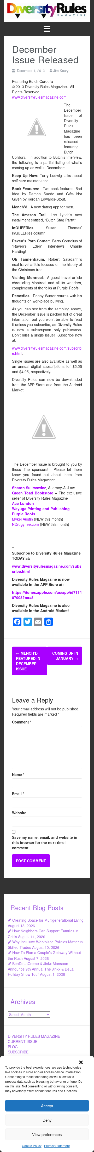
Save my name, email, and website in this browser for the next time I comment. (44, 842)
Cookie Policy (32, 1145)
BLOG (13, 1046)
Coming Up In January (65, 656)
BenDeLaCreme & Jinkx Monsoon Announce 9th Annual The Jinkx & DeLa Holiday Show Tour (41, 969)
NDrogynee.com (25, 524)
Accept (47, 1105)
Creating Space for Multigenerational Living (48, 920)
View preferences (47, 1134)
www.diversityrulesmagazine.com (39, 97)
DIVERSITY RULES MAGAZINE (34, 1036)
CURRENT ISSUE (22, 1041)
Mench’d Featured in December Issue (28, 661)
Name (18, 774)
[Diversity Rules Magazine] (47, 10)
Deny (47, 1120)
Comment (21, 722)
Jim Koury (61, 70)
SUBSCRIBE (18, 1051)
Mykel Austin (22, 519)
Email (18, 793)
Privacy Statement (57, 1145)
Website (19, 812)
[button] (81, 1062)
